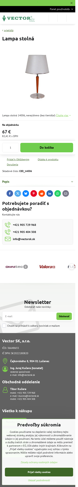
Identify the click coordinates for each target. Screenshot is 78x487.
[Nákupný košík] (62, 18)
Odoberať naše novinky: (37, 306)
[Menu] (71, 18)
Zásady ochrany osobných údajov (39, 462)
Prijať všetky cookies (39, 472)
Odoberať (64, 316)
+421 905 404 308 (26, 399)
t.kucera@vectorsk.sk (28, 395)
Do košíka (47, 147)
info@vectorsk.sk (26, 375)
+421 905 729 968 (26, 392)
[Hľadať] (53, 18)
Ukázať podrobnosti (39, 480)
